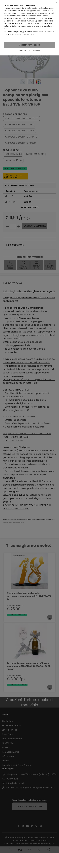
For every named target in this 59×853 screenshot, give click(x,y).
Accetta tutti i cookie (29, 45)
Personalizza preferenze (29, 50)
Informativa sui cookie (42, 32)
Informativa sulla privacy (23, 34)
